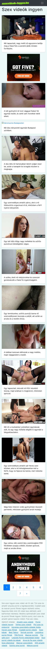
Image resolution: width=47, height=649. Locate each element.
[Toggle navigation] (42, 3)
